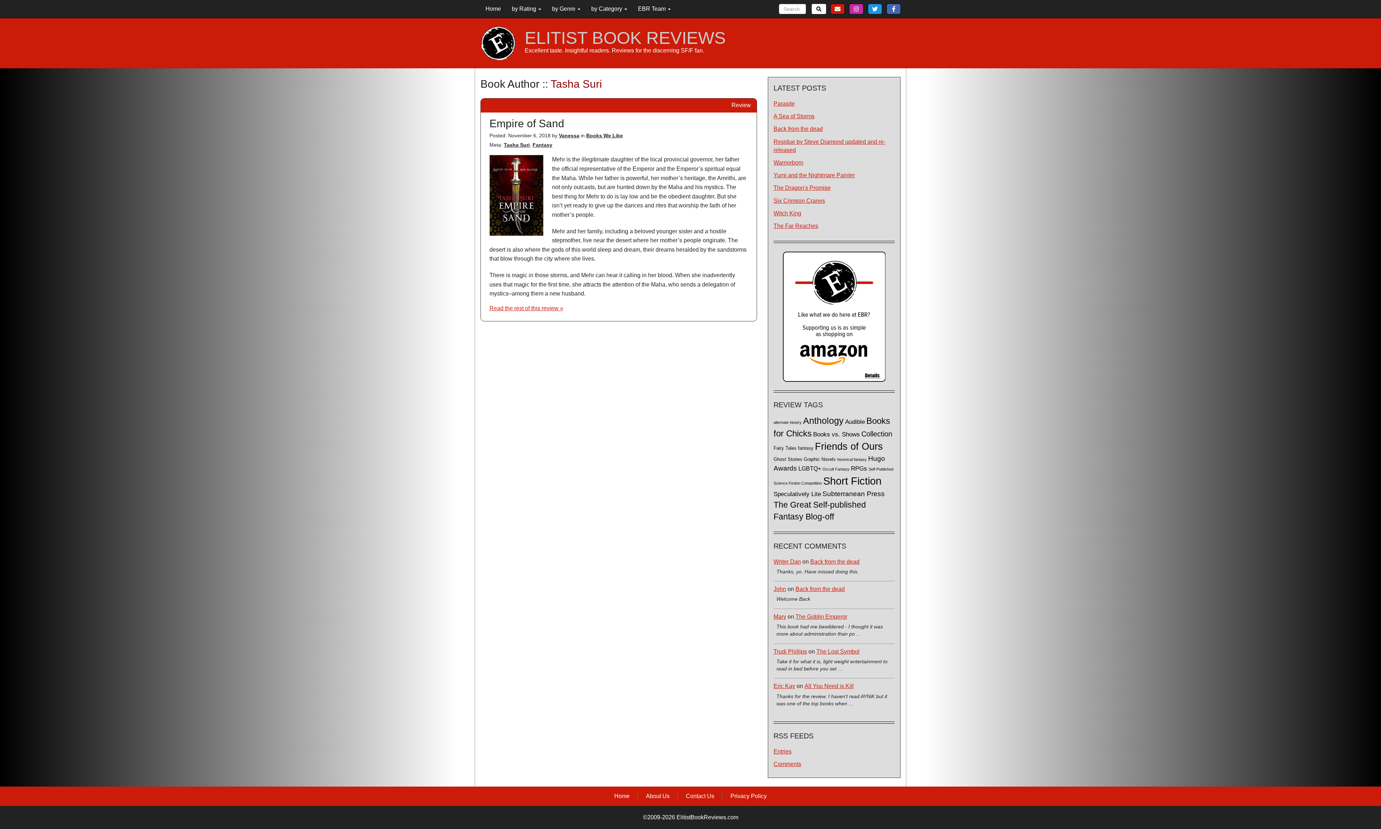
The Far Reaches (796, 226)
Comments (787, 764)
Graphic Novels (820, 459)
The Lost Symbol (838, 652)
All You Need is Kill (829, 686)
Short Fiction (852, 481)
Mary (780, 617)
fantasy (805, 448)
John (780, 589)
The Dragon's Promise (802, 188)
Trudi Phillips (790, 652)
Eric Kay (784, 686)
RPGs (859, 468)
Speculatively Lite (797, 494)
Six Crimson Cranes (799, 201)
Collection (876, 434)
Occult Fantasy (835, 469)
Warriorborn (788, 163)
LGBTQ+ (809, 468)
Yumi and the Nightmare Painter (814, 175)
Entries (783, 751)
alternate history (788, 422)
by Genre (564, 9)
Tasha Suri (517, 145)
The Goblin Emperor (821, 617)
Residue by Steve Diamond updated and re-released (829, 146)
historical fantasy (852, 459)
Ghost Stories (788, 459)
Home (493, 9)
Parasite (784, 104)
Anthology (823, 421)
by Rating (525, 9)
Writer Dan (787, 562)
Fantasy (542, 145)
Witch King (787, 213)
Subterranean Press (853, 494)
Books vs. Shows (836, 434)
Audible (855, 421)
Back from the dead (798, 129)
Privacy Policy (748, 796)
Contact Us (700, 796)
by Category (607, 9)
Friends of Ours (849, 446)
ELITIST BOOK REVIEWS (625, 38)
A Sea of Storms (794, 116)
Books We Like (604, 135)
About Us (658, 796)
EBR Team (652, 9)
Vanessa (569, 135)
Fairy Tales (785, 448)
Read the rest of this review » (526, 308)
